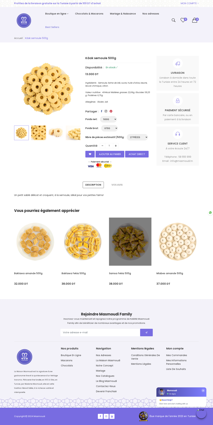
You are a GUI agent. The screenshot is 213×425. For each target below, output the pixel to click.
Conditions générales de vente (145, 357)
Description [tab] (93, 184)
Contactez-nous (105, 386)
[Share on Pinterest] (111, 111)
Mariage (100, 370)
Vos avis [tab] (117, 184)
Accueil (18, 38)
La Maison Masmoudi (108, 360)
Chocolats (67, 365)
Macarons (66, 360)
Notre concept (104, 365)
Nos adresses (103, 355)
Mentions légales (141, 364)
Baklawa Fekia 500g (74, 273)
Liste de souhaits (176, 369)
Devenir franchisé (106, 391)
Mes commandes (176, 355)
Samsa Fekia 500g (120, 273)
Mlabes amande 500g (169, 273)
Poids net (91, 119)
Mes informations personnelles (176, 362)
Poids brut (91, 128)
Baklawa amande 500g (28, 273)
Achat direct (137, 154)
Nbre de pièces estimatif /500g (104, 137)
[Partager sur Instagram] (106, 111)
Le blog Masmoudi (106, 381)
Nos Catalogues (105, 376)
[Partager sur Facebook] (101, 111)
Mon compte (189, 3)
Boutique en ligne (71, 355)
